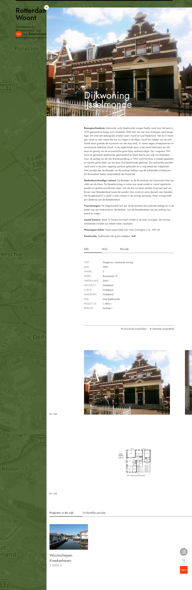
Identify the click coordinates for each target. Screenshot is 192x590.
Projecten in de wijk (61, 513)
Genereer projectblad (163, 328)
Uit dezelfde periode (93, 513)
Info (86, 249)
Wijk (104, 249)
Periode (124, 249)
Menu (183, 569)
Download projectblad (135, 328)
